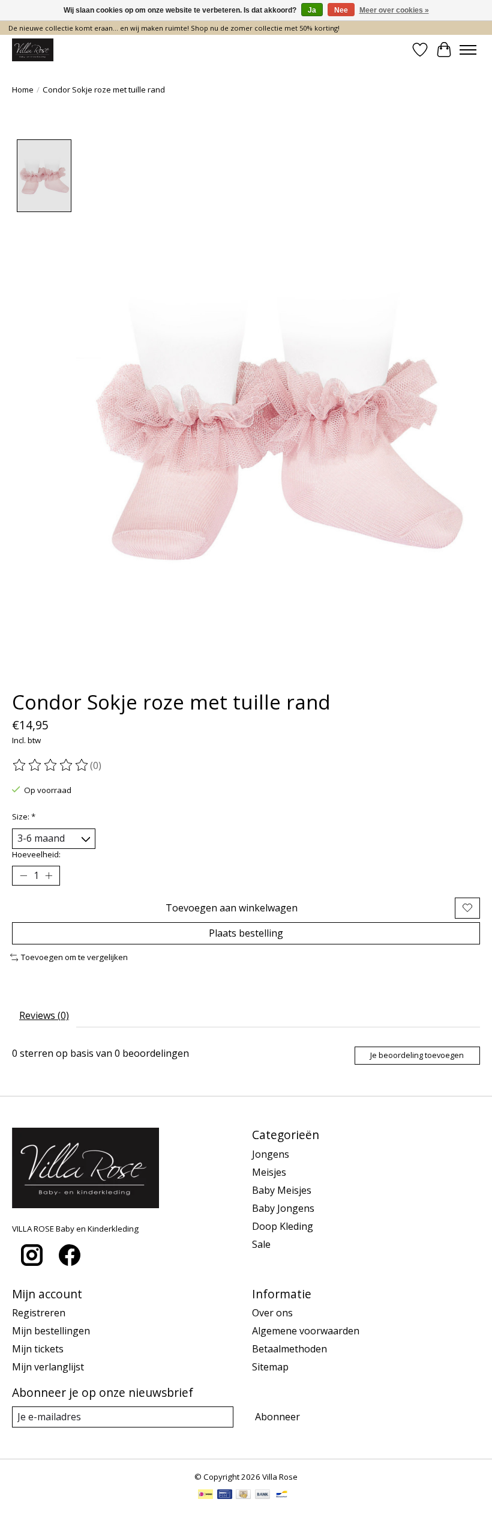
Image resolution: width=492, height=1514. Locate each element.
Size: (23, 816)
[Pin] (224, 1495)
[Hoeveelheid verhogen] (48, 875)
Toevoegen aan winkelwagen (232, 907)
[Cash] (243, 1495)
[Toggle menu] (468, 50)
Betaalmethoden (289, 1348)
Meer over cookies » (394, 10)
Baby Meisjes (281, 1190)
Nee (341, 10)
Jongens (270, 1154)
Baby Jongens (283, 1208)
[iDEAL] (205, 1495)
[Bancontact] (281, 1495)
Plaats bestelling (246, 933)
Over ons (272, 1312)
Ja (312, 10)
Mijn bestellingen (51, 1330)
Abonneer (277, 1416)
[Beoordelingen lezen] (51, 765)
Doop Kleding (282, 1226)
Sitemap (270, 1366)
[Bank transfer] (263, 1495)
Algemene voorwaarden (305, 1330)
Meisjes (269, 1172)
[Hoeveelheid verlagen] (23, 875)
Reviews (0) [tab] (44, 1015)
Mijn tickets (38, 1348)
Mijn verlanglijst (48, 1366)
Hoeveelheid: (36, 854)
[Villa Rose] (32, 49)
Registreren (38, 1312)
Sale (261, 1244)
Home (23, 89)
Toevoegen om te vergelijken (74, 957)
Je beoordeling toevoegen (417, 1055)
